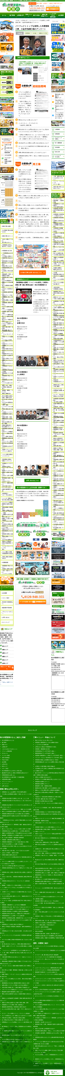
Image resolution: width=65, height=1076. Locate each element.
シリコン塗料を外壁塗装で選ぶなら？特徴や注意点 (7, 319)
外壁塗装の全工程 (7, 250)
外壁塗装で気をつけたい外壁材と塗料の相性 (7, 567)
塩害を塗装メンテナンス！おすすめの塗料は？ (7, 538)
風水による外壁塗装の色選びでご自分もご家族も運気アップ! (17, 811)
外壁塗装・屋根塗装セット (7, 88)
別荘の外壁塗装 (39, 931)
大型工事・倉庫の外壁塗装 (41, 927)
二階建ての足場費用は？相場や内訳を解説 (58, 337)
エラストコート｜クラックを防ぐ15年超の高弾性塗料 (48, 978)
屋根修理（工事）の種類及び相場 (7, 275)
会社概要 (61, 15)
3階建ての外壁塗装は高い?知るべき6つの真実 (58, 259)
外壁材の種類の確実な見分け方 (57, 268)
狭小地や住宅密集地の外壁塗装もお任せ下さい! (7, 446)
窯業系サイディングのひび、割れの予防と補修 (58, 356)
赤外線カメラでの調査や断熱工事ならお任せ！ (7, 265)
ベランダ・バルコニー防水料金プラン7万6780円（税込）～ (50, 757)
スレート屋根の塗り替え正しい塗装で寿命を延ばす (7, 436)
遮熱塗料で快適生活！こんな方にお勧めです (46, 972)
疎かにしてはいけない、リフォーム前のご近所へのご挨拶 (16, 829)
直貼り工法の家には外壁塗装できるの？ (58, 361)
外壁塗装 (7, 78)
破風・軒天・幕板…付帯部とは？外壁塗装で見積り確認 (49, 853)
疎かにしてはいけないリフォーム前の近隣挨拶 (58, 249)
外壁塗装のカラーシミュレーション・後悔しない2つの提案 (16, 809)
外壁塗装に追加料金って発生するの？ (58, 215)
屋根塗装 (7, 83)
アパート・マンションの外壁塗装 (43, 929)
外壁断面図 (5, 562)
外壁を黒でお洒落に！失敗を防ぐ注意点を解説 (58, 478)
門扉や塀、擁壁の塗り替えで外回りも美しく (46, 799)
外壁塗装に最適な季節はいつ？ (7, 304)
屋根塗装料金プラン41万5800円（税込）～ (45, 753)
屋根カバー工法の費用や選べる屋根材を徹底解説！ (48, 790)
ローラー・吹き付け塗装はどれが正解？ (58, 395)
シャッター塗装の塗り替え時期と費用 (7, 499)
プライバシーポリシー (7, 612)
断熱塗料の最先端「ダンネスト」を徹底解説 (58, 434)
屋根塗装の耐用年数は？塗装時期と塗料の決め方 (58, 459)
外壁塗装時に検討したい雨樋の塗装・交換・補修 (7, 416)
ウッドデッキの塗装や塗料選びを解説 (7, 489)
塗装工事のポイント (7, 236)
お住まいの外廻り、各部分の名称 (10, 852)
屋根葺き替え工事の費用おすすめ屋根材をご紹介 (7, 280)
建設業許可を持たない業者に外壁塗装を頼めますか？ (15, 773)
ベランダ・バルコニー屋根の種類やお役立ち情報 (7, 514)
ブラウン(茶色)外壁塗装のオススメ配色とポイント (58, 493)
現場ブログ (4, 744)
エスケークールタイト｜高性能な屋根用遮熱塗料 (47, 970)
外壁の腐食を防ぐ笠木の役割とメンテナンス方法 (7, 411)
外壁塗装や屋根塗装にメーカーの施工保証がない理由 (58, 317)
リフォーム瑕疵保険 (7, 751)
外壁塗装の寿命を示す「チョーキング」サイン (7, 333)
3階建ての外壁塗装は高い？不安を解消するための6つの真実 (17, 833)
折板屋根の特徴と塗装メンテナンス (7, 460)
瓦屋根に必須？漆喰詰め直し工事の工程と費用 (46, 842)
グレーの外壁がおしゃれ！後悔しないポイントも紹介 (58, 473)
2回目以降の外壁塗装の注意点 (58, 288)
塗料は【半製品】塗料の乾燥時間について (7, 543)
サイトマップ (5, 622)
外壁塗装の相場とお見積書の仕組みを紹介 (58, 225)
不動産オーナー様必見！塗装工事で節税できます (58, 322)
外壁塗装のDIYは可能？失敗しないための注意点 (58, 347)
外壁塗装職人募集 (6, 779)
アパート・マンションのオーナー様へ (58, 183)
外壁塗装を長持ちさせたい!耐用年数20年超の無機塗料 (58, 313)
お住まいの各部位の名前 (7, 289)
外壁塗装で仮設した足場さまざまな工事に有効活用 (58, 327)
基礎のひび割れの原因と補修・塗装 (58, 449)
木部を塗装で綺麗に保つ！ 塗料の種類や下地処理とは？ (16, 987)
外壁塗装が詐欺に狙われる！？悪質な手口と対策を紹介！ (16, 913)
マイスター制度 (6, 755)
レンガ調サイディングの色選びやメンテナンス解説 (7, 343)
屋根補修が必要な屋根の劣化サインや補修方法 (7, 431)
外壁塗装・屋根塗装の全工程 (42, 749)
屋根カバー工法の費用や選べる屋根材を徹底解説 (7, 285)
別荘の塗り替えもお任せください (58, 187)
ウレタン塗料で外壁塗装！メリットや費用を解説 (7, 314)
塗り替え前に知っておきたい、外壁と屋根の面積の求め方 (16, 944)
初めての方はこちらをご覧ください (44, 740)
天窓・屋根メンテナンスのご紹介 (7, 407)
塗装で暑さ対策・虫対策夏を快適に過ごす (7, 329)
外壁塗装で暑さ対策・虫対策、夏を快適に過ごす (47, 933)
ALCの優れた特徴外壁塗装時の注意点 (7, 552)
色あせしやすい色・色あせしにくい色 (59, 108)
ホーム (4, 15)
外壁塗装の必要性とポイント (42, 781)
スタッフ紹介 (5, 598)
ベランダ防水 (7, 93)
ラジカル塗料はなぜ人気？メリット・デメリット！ (58, 522)
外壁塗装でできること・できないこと (7, 368)
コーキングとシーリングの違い (7, 548)
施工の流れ (36, 15)
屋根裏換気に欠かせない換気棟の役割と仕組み (7, 533)
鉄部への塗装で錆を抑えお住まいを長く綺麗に (7, 475)
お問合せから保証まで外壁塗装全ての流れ (45, 746)
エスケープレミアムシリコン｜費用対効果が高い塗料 (48, 967)
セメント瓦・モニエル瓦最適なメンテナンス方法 (7, 470)
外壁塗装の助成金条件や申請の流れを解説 (58, 210)
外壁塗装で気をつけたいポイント (7, 377)
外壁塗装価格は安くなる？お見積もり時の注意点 (7, 270)
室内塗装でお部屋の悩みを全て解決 (44, 801)
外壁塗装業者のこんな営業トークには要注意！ (58, 342)
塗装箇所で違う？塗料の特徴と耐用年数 (58, 293)
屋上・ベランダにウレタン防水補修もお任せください (7, 528)
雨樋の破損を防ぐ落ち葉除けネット (7, 426)
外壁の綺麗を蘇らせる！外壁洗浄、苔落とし (58, 405)
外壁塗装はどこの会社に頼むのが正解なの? (12, 924)
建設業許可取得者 (7, 607)
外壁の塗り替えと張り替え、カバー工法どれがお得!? (58, 264)
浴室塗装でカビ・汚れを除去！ (7, 494)
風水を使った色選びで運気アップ (59, 96)
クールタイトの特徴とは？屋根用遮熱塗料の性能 (58, 517)
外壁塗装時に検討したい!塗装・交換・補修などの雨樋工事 (49, 872)
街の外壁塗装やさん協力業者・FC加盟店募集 (13, 777)
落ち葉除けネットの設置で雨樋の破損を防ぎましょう (48, 879)
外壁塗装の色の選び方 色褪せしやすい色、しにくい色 (15, 798)
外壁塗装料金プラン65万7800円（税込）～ (45, 751)
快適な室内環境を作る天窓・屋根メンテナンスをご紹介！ (49, 868)
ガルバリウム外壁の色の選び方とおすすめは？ (13, 865)
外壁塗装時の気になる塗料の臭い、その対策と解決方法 (16, 831)
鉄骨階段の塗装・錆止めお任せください (7, 480)
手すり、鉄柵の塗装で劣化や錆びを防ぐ (7, 485)
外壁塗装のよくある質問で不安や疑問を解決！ (58, 205)
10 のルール (5, 753)
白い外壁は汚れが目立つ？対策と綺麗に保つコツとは (58, 483)
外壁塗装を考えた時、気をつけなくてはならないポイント (16, 907)
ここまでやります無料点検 (52, 15)
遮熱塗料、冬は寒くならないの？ (43, 1022)
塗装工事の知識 (6, 226)
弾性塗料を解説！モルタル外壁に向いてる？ (58, 503)
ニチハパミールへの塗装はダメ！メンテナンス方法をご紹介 (17, 989)
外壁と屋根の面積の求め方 (7, 557)
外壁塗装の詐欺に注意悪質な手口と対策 (58, 239)
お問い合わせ (5, 617)
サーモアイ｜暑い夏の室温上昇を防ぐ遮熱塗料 (46, 954)
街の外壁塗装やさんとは (8, 740)
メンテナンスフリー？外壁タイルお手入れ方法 (58, 376)
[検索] (63, 21)
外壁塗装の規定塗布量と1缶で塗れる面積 (58, 400)
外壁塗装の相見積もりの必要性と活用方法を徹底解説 (15, 911)
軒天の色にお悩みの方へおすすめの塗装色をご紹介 (7, 402)
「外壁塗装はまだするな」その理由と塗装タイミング (7, 256)
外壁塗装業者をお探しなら (8, 775)
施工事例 (12, 15)
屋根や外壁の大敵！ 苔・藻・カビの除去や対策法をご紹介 (49, 920)
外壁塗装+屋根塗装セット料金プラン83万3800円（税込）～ (50, 755)
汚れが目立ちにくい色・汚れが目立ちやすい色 (59, 102)
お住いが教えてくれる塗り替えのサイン (7, 241)
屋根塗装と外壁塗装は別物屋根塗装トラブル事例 (7, 372)
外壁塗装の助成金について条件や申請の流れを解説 (48, 812)
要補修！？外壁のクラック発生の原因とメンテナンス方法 (16, 885)
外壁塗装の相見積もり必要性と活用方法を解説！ (58, 220)
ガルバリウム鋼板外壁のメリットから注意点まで (58, 278)
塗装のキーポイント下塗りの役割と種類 (58, 297)
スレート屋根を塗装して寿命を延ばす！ (45, 925)
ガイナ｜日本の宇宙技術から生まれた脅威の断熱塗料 (48, 989)
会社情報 (4, 762)
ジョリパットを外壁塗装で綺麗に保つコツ (58, 391)
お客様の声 (20, 15)
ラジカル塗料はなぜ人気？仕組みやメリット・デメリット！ (17, 1039)
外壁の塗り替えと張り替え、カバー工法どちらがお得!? (15, 850)
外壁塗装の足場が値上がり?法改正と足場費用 (58, 332)
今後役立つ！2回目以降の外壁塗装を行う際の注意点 (48, 796)
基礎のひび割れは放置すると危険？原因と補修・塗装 (15, 1002)
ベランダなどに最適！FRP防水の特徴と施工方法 (7, 524)
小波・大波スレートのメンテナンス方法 (7, 572)
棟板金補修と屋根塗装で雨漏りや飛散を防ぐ (7, 509)
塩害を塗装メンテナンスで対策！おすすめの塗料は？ (15, 985)
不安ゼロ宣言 (5, 759)
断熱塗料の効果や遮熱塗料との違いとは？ (58, 429)
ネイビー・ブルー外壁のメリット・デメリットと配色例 (16, 1013)
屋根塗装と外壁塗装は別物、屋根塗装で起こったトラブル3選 (17, 918)
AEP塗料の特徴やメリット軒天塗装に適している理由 (58, 527)
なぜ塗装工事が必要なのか (7, 231)
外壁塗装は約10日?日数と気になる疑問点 (58, 244)
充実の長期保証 (6, 757)
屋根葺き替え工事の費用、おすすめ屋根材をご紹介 (48, 788)
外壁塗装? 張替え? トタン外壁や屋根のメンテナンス (48, 827)
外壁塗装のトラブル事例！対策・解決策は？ (58, 454)
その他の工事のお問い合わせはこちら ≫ (32, 272)
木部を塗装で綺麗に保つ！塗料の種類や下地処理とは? (58, 420)
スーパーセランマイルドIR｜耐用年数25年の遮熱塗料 (48, 957)
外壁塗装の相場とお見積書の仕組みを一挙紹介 (46, 759)
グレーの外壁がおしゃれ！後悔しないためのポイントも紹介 (17, 1015)
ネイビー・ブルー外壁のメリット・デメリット (58, 468)
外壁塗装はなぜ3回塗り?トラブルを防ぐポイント (7, 382)
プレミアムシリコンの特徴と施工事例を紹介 (58, 512)
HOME (18, 20)
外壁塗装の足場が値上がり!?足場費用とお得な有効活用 (49, 935)
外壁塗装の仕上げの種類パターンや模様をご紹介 (58, 507)
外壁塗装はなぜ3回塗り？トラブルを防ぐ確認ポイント (15, 909)
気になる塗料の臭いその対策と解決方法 (58, 254)
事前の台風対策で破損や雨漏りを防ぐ (58, 439)
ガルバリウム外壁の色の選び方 (58, 283)
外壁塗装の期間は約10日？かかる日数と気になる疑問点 (16, 813)
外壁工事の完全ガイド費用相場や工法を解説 (7, 260)
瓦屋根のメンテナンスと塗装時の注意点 (7, 465)
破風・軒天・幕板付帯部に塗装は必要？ (7, 387)
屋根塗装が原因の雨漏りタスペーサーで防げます (7, 441)
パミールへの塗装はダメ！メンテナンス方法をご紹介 (58, 425)
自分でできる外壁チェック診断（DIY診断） (13, 844)
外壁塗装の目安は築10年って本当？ (7, 245)
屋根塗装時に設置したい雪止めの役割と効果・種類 (7, 421)
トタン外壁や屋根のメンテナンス (7, 455)
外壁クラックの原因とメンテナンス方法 (7, 338)
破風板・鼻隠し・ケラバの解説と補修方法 (7, 392)
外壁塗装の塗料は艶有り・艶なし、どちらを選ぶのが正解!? (50, 1030)
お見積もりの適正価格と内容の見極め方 (58, 235)
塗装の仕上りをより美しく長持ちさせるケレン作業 (7, 363)
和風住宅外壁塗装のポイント (58, 380)
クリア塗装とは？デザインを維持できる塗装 (7, 324)
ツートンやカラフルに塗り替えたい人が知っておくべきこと (59, 115)
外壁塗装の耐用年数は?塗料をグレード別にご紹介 (7, 295)
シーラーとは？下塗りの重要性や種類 (58, 308)
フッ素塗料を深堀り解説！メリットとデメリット (58, 498)
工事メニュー (28, 15)
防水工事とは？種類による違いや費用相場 (7, 519)
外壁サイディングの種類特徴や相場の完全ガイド (7, 348)
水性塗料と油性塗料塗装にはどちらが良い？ (58, 371)
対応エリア (4, 766)
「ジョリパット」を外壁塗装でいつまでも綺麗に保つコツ (16, 950)
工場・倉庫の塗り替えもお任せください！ (58, 178)
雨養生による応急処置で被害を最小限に (58, 444)
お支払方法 (4, 764)
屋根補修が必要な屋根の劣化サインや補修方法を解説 (48, 881)
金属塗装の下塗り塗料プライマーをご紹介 (58, 303)
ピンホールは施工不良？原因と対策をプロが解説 (7, 358)
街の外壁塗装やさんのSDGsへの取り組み (12, 770)
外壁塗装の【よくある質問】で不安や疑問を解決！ (14, 792)
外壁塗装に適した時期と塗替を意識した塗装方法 (7, 299)
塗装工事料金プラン (44, 15)
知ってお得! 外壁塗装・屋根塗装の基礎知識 (13, 837)
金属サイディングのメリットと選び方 (7, 450)
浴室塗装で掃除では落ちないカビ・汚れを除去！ (47, 901)
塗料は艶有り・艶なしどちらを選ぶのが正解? (58, 366)
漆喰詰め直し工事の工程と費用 (58, 385)
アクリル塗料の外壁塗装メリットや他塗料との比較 (7, 309)
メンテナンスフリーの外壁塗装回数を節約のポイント (58, 274)
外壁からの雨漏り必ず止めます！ (43, 777)
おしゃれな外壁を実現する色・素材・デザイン (58, 464)
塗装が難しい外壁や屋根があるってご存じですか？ (58, 352)
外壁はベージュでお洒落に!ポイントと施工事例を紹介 (58, 488)
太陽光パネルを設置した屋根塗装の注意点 (58, 415)
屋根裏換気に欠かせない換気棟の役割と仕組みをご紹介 (16, 983)
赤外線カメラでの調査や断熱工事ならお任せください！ (49, 779)
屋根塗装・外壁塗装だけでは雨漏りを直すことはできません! (17, 835)
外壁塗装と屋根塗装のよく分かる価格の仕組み (46, 742)
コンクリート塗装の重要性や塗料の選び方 (7, 504)
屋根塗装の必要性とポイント (42, 783)
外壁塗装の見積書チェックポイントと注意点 (58, 230)
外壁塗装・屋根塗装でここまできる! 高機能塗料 (14, 904)
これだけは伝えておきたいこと (9, 749)
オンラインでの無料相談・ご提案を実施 (58, 200)
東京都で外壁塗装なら (7, 602)
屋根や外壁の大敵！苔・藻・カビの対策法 (58, 410)
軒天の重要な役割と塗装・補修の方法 (7, 396)
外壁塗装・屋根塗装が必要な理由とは (11, 839)
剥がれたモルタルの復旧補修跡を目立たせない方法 (7, 353)
